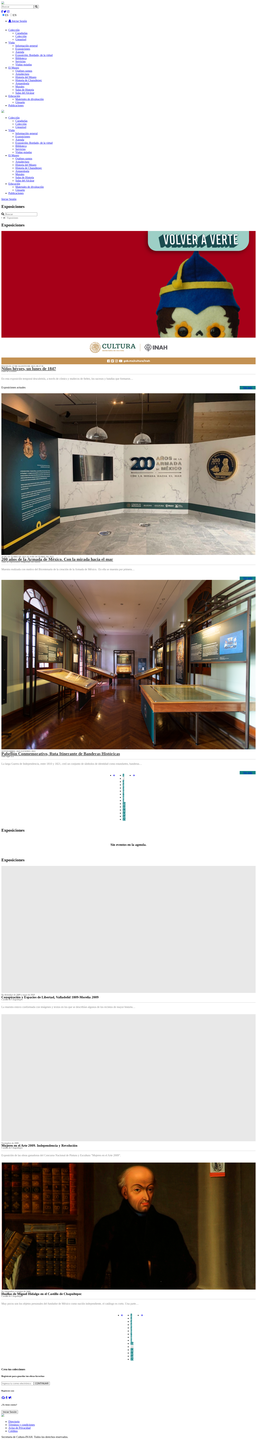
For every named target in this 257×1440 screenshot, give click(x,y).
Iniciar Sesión (19, 21)
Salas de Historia (24, 89)
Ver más (247, 387)
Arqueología (22, 83)
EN (15, 15)
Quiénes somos (23, 70)
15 (124, 819)
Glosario (20, 102)
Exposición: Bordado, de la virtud (34, 55)
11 (124, 806)
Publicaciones (16, 105)
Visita (11, 42)
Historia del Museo (25, 77)
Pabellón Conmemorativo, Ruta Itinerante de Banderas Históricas (60, 753)
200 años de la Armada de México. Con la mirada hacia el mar (57, 559)
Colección (14, 29)
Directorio (14, 1421)
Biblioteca (21, 58)
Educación (14, 96)
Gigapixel (20, 39)
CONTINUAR (41, 1383)
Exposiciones (22, 48)
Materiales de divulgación (29, 99)
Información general (26, 45)
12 (124, 809)
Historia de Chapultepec (28, 80)
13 (124, 813)
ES (6, 15)
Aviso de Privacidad (19, 1427)
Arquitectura (22, 74)
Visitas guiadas (23, 64)
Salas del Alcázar (24, 92)
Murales (19, 86)
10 (124, 803)
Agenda (19, 51)
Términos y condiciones (21, 1424)
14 (124, 816)
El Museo (13, 67)
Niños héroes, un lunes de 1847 (28, 368)
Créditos (13, 1431)
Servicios (20, 61)
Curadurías (21, 33)
